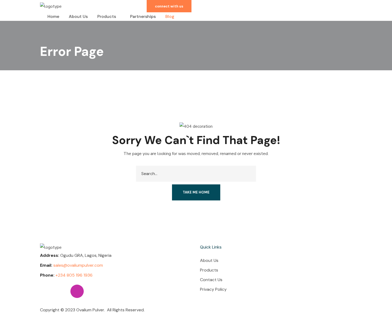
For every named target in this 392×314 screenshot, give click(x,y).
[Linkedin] (46, 291)
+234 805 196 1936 (74, 275)
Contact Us (211, 279)
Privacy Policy (213, 289)
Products (209, 270)
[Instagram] (77, 291)
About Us (209, 260)
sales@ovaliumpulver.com (78, 265)
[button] (169, 6)
